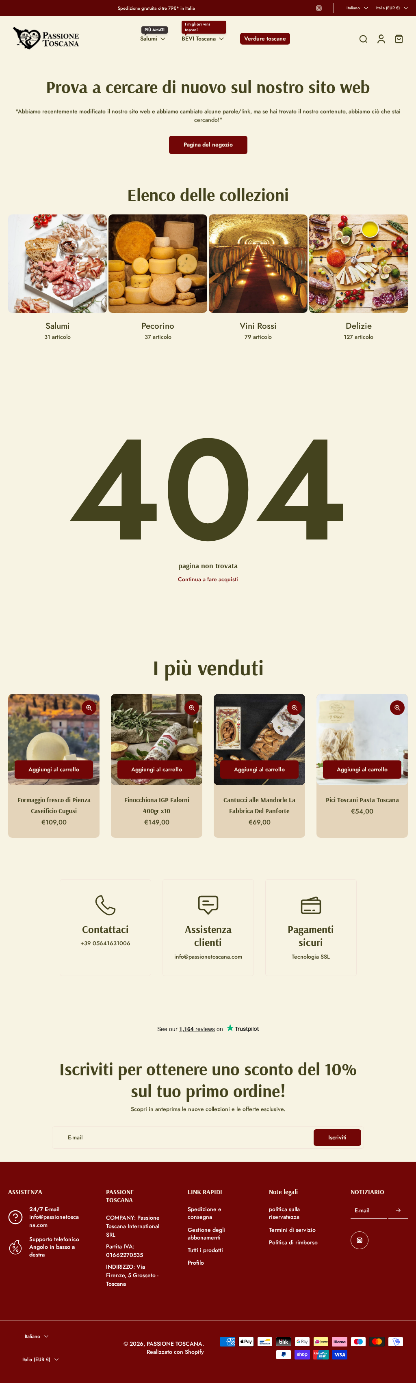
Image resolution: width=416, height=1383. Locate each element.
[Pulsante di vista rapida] (89, 707)
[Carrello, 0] (399, 38)
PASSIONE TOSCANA (174, 1344)
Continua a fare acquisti (208, 579)
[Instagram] (319, 8)
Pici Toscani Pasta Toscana (362, 800)
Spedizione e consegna (204, 1213)
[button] (45, 1192)
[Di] (363, 39)
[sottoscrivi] (398, 1210)
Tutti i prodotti (205, 1250)
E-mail (362, 1211)
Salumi (148, 38)
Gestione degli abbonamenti (206, 1234)
